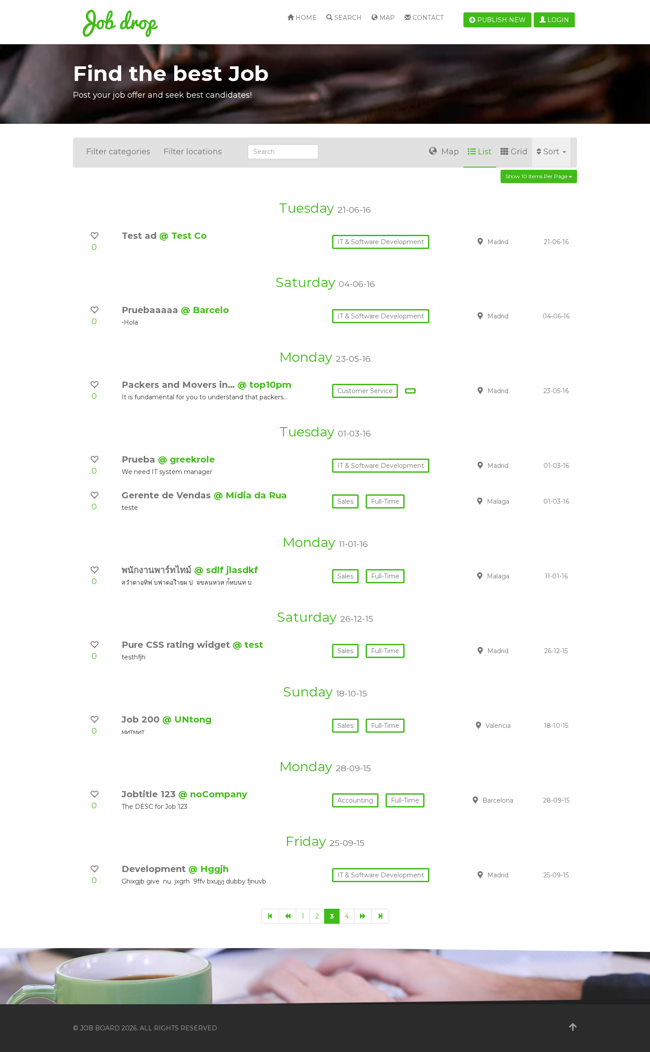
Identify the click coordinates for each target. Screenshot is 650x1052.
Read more (514, 241)
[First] (270, 916)
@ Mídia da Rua (250, 495)
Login (557, 20)
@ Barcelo (205, 310)
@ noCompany (212, 794)
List (485, 152)
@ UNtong (186, 719)
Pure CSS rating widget (177, 644)
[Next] (363, 916)
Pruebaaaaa (151, 310)
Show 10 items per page (537, 176)
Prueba (140, 459)
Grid (519, 152)
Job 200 (142, 719)
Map (386, 18)
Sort (552, 152)
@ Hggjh (208, 869)
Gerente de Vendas (168, 495)
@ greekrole (186, 459)
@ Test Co (183, 235)
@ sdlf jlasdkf (226, 570)
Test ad (140, 235)
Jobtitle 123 (150, 794)
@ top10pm (264, 384)
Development (155, 869)
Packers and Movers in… (179, 384)
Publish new (500, 20)
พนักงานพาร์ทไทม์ (158, 570)
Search (347, 18)
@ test (248, 644)
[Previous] (287, 916)
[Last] (380, 916)
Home (305, 18)
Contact (427, 18)
